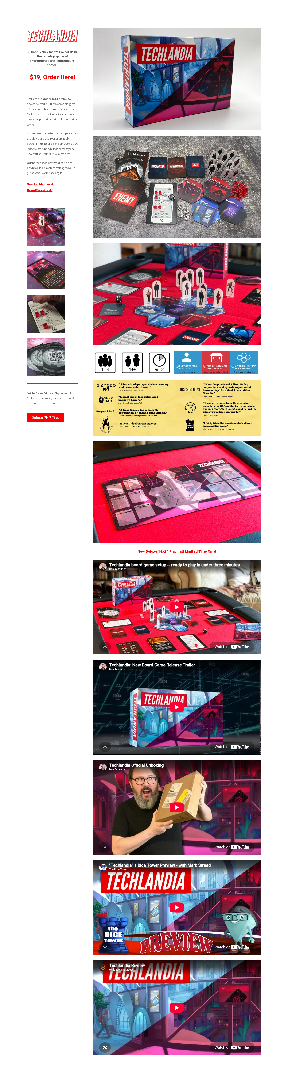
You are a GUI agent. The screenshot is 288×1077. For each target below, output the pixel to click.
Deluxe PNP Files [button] (46, 417)
